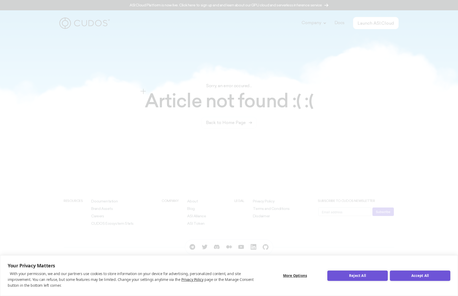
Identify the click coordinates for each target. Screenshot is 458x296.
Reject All (357, 275)
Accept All (420, 275)
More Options (295, 275)
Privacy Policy (192, 279)
